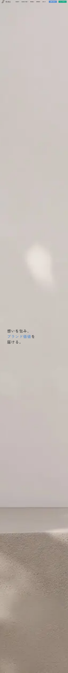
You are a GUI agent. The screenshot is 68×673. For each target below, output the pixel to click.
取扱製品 (32, 1)
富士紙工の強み (25, 1)
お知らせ (44, 1)
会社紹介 (17, 1)
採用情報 (38, 1)
